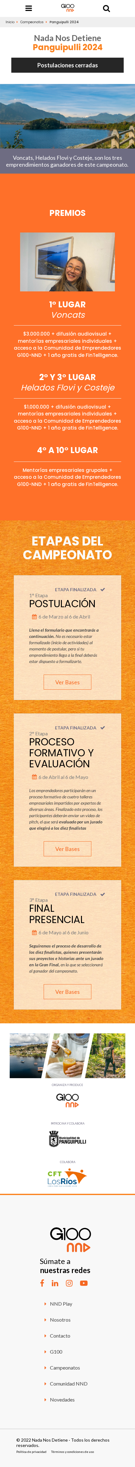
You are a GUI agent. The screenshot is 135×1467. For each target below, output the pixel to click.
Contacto (59, 1336)
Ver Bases (67, 682)
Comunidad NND (68, 1383)
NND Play (60, 1304)
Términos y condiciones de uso (72, 1452)
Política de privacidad (31, 1452)
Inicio (10, 22)
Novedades (62, 1399)
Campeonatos (32, 22)
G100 (55, 1352)
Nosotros (60, 1320)
